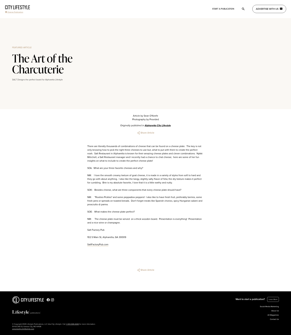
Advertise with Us (267, 8)
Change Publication (15, 12)
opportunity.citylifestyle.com (23, 329)
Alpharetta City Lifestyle (158, 125)
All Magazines (273, 315)
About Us (275, 311)
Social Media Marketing (269, 306)
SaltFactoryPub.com (97, 244)
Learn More (273, 299)
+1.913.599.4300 (72, 324)
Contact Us (274, 319)
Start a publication (223, 9)
